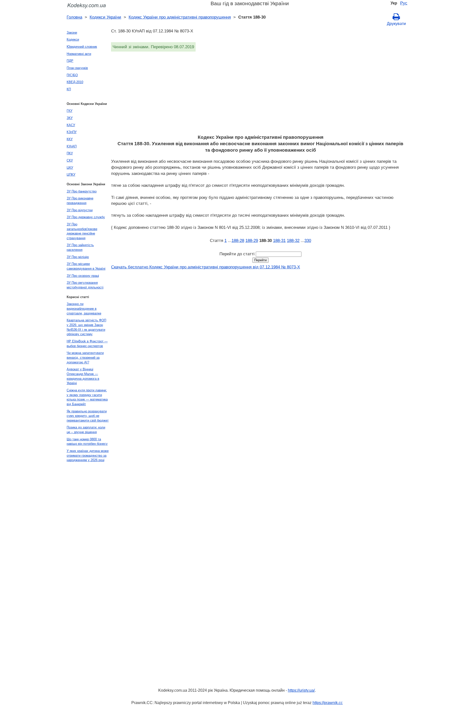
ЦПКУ (71, 174)
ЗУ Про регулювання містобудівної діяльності (85, 285)
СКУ (70, 160)
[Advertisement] (259, 94)
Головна (74, 17)
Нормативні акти (79, 54)
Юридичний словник (82, 46)
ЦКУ (70, 167)
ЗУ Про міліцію (78, 257)
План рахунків (77, 68)
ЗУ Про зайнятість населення (80, 247)
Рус (403, 2)
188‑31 (279, 240)
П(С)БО (72, 75)
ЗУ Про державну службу (86, 217)
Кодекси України (105, 17)
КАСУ (71, 125)
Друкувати (396, 24)
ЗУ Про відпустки (80, 210)
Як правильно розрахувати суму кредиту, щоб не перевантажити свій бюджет (88, 415)
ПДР (70, 61)
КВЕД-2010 (75, 82)
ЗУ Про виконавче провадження (80, 200)
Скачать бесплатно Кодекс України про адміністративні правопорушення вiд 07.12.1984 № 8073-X (205, 266)
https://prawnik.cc (328, 703)
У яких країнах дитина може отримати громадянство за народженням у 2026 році (88, 455)
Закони (72, 32)
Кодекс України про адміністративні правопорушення (180, 17)
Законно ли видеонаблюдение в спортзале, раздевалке (84, 308)
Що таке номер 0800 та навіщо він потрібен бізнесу (87, 441)
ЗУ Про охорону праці (83, 276)
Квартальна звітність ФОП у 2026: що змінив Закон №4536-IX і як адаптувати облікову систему (86, 327)
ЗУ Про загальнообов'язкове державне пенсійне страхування (82, 231)
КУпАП (72, 146)
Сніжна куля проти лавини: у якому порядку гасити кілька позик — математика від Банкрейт (87, 397)
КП (69, 89)
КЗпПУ (72, 132)
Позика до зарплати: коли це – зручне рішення (86, 429)
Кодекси (73, 39)
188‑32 (293, 240)
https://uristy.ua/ (301, 690)
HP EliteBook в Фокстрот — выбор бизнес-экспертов (87, 343)
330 (307, 240)
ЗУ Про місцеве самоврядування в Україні (86, 266)
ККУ (70, 139)
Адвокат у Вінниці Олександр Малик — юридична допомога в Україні (83, 376)
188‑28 (238, 240)
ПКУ (70, 153)
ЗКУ (70, 118)
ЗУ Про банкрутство (82, 191)
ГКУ (69, 111)
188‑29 (251, 240)
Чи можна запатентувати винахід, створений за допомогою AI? (85, 357)
